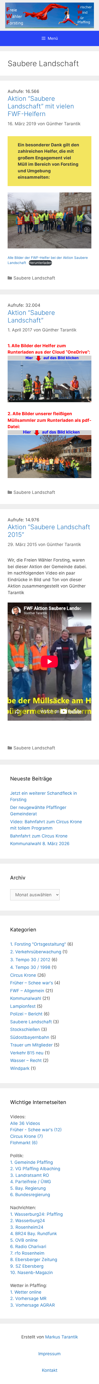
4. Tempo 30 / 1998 (30, 967)
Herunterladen (40, 263)
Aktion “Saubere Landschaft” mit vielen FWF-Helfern (41, 106)
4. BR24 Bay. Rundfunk (33, 1233)
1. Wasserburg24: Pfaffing (36, 1214)
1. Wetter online (25, 1292)
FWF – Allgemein (27, 990)
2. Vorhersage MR (28, 1298)
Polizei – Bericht (26, 1013)
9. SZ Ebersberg (26, 1266)
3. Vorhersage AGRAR (32, 1305)
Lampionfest (23, 1006)
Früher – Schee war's (31, 982)
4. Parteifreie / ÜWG (30, 1181)
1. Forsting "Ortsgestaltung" (38, 944)
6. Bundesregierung (30, 1194)
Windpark (19, 1068)
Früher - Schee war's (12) (36, 1129)
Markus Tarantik (61, 1336)
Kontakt (49, 1370)
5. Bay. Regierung (28, 1188)
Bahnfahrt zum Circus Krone (39, 835)
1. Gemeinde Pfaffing (31, 1162)
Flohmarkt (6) (24, 1142)
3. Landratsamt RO (29, 1175)
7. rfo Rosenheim (27, 1253)
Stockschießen (25, 1029)
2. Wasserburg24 (27, 1220)
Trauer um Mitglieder (31, 1044)
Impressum (49, 1353)
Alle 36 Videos (25, 1123)
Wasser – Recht (26, 1060)
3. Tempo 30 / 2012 (30, 959)
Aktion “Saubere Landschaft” (31, 316)
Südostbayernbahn (29, 1037)
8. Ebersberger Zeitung (33, 1259)
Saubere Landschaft (34, 278)
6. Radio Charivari (28, 1246)
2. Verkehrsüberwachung (35, 951)
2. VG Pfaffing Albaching (35, 1168)
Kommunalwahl (25, 998)
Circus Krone (23, 975)
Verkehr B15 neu (26, 1052)
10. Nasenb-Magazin (31, 1272)
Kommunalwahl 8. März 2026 (40, 843)
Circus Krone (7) (26, 1136)
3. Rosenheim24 (26, 1227)
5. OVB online (24, 1240)
